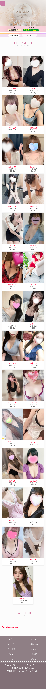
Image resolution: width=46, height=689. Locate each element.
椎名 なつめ (12, 206)
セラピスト (34, 639)
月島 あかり (33, 245)
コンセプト (11, 644)
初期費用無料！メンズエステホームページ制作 (23, 671)
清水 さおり (12, 285)
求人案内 (34, 654)
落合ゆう (33, 443)
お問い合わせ (34, 659)
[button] (2, 3)
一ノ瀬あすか (33, 520)
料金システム (34, 644)
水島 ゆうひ (12, 245)
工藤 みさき (33, 285)
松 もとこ (33, 167)
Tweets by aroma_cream (10, 627)
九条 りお (33, 324)
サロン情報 (11, 649)
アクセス (11, 654)
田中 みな (33, 363)
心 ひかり (12, 520)
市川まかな (12, 559)
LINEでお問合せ (31, 30)
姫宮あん (33, 88)
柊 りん (12, 324)
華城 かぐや (12, 402)
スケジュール (34, 649)
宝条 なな (33, 402)
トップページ (11, 639)
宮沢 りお (12, 128)
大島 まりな (12, 167)
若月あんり (34, 481)
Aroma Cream (21, 665)
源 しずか (12, 88)
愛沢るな (12, 481)
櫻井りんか (34, 128)
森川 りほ (12, 442)
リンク (11, 659)
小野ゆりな (34, 559)
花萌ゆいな (23, 598)
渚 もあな (33, 206)
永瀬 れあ (12, 363)
